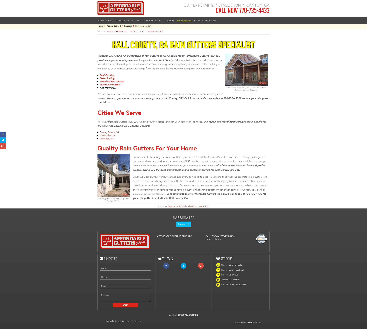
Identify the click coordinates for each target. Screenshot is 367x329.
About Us (111, 20)
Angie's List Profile (230, 279)
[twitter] (3, 140)
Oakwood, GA (107, 138)
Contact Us (209, 20)
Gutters (136, 20)
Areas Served (184, 20)
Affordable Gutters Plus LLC (198, 206)
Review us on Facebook (232, 269)
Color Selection (153, 20)
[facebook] (3, 134)
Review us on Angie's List (233, 284)
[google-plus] (3, 146)
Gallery (169, 20)
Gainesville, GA (107, 135)
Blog (197, 20)
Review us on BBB (230, 274)
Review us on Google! (232, 264)
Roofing (124, 20)
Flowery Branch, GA (109, 132)
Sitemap (137, 321)
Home (100, 20)
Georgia (128, 25)
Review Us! (183, 224)
